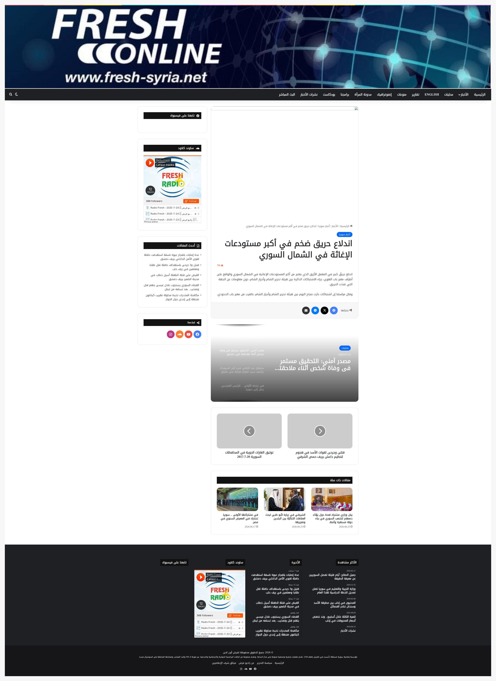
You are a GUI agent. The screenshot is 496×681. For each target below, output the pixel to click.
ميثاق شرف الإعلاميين (224, 662)
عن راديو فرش (246, 662)
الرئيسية (480, 94)
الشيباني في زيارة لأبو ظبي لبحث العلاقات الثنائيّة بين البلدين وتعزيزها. (285, 518)
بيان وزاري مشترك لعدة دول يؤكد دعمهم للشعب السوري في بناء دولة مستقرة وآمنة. (332, 518)
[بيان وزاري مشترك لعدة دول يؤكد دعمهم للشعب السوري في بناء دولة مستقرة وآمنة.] (331, 499)
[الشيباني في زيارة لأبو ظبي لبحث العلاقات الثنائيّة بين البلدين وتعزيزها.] (284, 499)
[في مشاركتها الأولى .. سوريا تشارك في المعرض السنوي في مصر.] (237, 499)
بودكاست (329, 94)
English (432, 94)
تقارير (415, 94)
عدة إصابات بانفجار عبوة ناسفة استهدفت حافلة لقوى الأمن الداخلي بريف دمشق (171, 257)
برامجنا (345, 94)
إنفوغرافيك (384, 94)
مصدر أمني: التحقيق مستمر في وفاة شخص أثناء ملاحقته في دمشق (313, 365)
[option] (284, 363)
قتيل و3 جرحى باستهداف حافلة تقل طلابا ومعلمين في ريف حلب (174, 267)
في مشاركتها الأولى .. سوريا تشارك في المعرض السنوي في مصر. (239, 518)
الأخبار (464, 94)
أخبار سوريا (324, 226)
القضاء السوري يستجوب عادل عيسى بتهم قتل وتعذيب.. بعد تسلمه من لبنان (171, 287)
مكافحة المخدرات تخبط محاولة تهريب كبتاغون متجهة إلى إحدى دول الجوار (172, 297)
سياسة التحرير (264, 662)
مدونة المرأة (363, 94)
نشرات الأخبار (309, 94)
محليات (448, 94)
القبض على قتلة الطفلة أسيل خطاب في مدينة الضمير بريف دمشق (175, 277)
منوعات (401, 94)
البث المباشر (287, 94)
